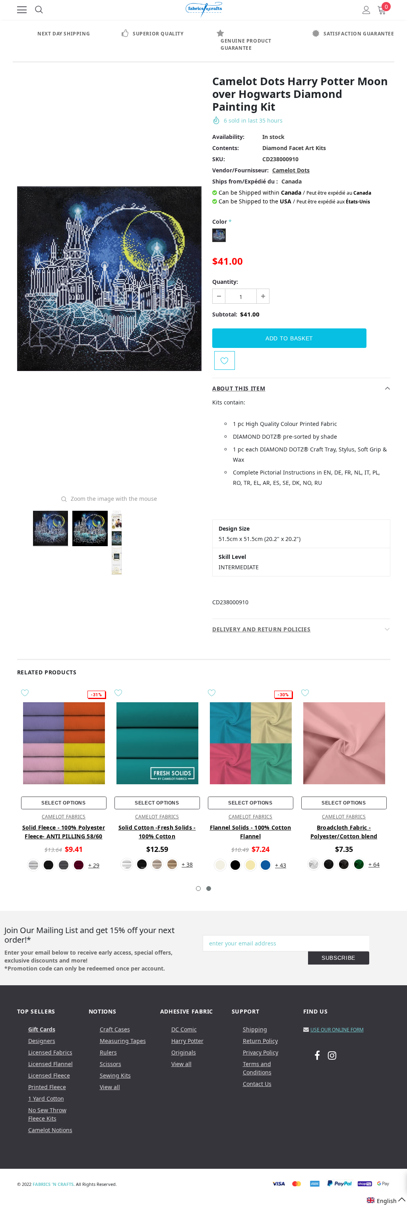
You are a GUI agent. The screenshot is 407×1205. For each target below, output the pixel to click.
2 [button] (208, 888)
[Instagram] (332, 1055)
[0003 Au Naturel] (157, 864)
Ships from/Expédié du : (245, 181)
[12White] (33, 865)
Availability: (228, 137)
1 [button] (198, 888)
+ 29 (93, 865)
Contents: (225, 148)
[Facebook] (317, 1055)
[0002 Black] (142, 864)
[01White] (314, 864)
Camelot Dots (291, 170)
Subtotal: (224, 314)
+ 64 (374, 864)
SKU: (218, 159)
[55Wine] (79, 865)
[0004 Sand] (172, 864)
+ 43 (280, 865)
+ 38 (187, 864)
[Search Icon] (39, 10)
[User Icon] (366, 10)
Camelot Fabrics (64, 816)
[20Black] (329, 864)
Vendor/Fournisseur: (240, 170)
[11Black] (48, 865)
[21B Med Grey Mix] (64, 865)
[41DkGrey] (344, 864)
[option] (60, 34)
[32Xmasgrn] (359, 864)
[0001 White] (127, 864)
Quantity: (225, 281)
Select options (63, 803)
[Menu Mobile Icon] (22, 10)
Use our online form (337, 1029)
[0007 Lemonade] (250, 865)
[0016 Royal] (265, 865)
